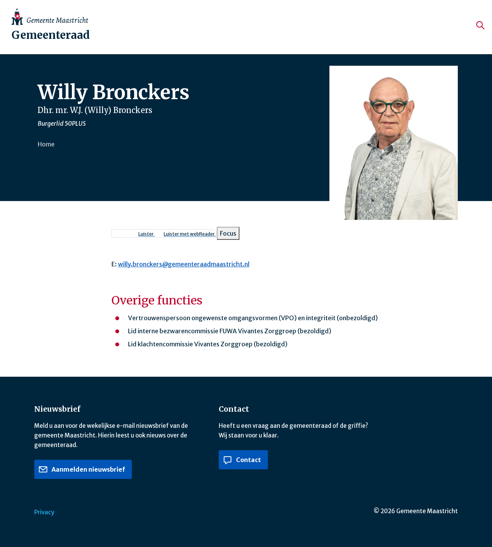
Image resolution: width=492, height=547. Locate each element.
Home (46, 144)
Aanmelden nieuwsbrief (87, 469)
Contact (248, 460)
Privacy (44, 512)
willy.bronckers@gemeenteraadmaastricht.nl (183, 264)
